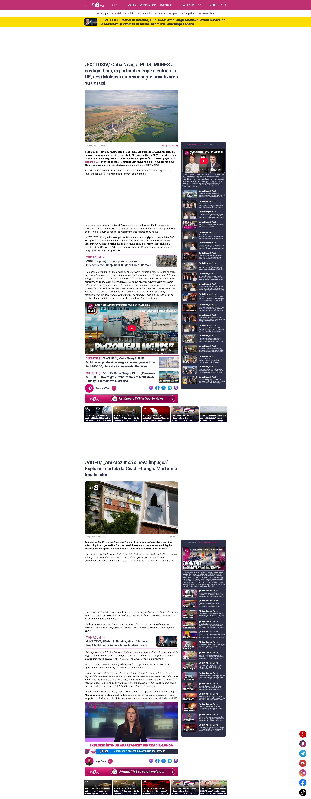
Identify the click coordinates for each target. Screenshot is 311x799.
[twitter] (170, 146)
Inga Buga (101, 761)
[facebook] (166, 146)
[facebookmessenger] (163, 146)
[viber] (177, 146)
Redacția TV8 (103, 388)
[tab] (195, 145)
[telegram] (173, 146)
